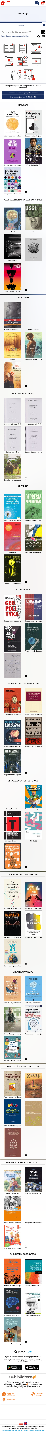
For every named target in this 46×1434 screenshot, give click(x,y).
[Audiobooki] (36, 54)
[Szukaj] (43, 32)
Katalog (21, 25)
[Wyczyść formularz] (39, 36)
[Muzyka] (16, 80)
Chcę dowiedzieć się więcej (12, 1430)
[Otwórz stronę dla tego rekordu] (13, 122)
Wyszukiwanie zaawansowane (12, 36)
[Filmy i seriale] (36, 67)
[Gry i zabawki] (29, 80)
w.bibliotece (22, 1384)
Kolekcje (26, 36)
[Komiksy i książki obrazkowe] (23, 67)
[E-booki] (23, 54)
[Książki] (9, 54)
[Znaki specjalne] (43, 36)
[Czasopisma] (9, 67)
